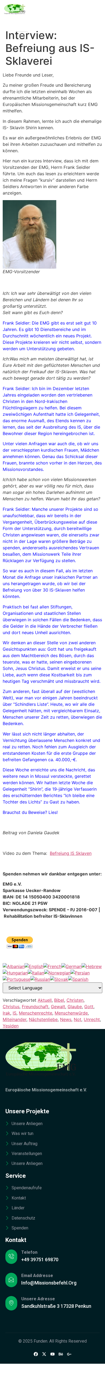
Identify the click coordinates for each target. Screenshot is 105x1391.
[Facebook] (36, 1354)
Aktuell (45, 1000)
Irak (6, 1013)
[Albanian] (13, 966)
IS (14, 1013)
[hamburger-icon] (22, 35)
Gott (88, 1006)
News (65, 1019)
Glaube (75, 1006)
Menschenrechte (35, 1013)
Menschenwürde (71, 1013)
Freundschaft (35, 1006)
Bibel (59, 1000)
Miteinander (14, 1019)
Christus (11, 1006)
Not (77, 1019)
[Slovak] (59, 979)
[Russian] (40, 979)
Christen (74, 1000)
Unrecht (92, 1019)
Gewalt (58, 1006)
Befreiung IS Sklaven (71, 853)
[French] (52, 966)
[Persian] (80, 972)
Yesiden (11, 1025)
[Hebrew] (92, 966)
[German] (71, 966)
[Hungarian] (15, 972)
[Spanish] (78, 979)
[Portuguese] (16, 979)
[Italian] (36, 972)
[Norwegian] (57, 972)
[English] (33, 966)
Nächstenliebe (43, 1019)
